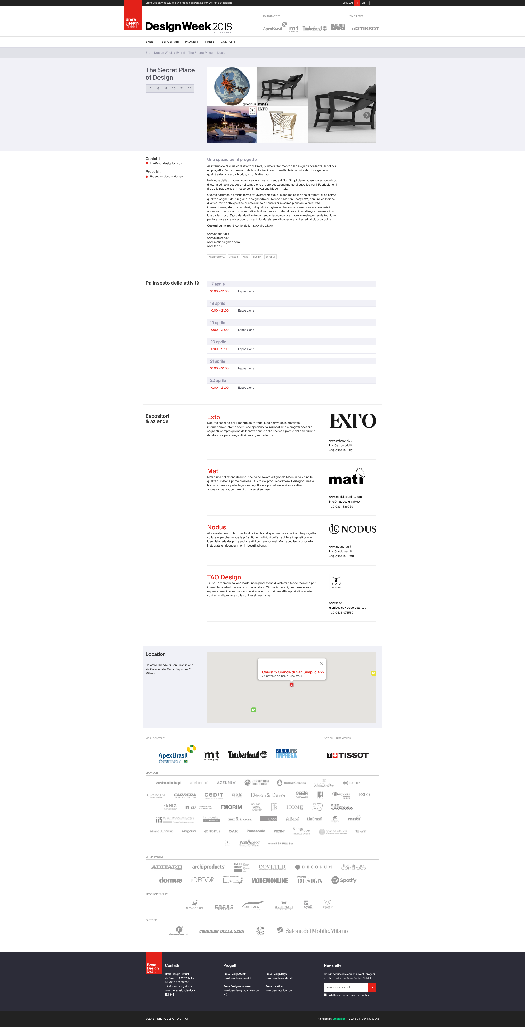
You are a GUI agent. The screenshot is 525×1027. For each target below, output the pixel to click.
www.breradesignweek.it (237, 978)
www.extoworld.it (340, 441)
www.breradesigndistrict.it (180, 990)
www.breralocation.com (279, 990)
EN (363, 3)
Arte (245, 257)
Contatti (228, 42)
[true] (372, 987)
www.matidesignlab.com (345, 497)
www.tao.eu (336, 603)
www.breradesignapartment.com (242, 990)
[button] (291, 685)
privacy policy (361, 995)
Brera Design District (205, 3)
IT (357, 3)
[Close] (321, 663)
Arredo (233, 257)
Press (210, 42)
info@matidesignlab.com (166, 163)
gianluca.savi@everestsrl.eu (347, 608)
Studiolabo (226, 3)
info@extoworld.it (340, 445)
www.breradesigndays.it (279, 978)
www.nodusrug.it (340, 547)
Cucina (257, 257)
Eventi (151, 42)
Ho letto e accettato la (340, 995)
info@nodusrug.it (340, 551)
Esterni (270, 257)
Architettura (217, 257)
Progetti (192, 42)
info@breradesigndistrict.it (180, 986)
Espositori (170, 42)
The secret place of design (165, 176)
